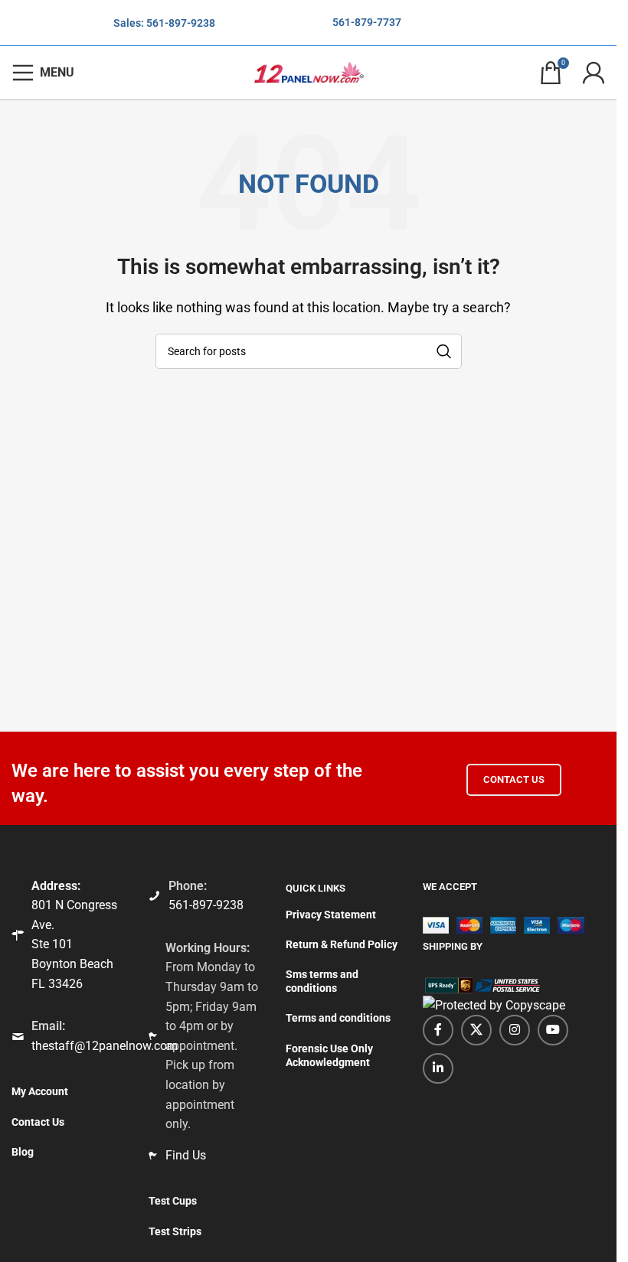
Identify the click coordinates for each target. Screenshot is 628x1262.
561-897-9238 (180, 23)
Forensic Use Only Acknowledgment (329, 1055)
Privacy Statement (331, 914)
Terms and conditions (338, 1018)
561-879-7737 (366, 22)
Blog (22, 1152)
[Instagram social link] (514, 1030)
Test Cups (173, 1201)
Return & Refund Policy (341, 944)
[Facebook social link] (438, 1030)
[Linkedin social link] (438, 1068)
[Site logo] (308, 71)
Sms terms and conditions (322, 981)
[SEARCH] (444, 351)
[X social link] (476, 1030)
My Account (39, 1091)
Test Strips (175, 1231)
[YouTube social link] (553, 1030)
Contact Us (514, 779)
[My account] (593, 72)
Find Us (185, 1155)
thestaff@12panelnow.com (104, 1046)
